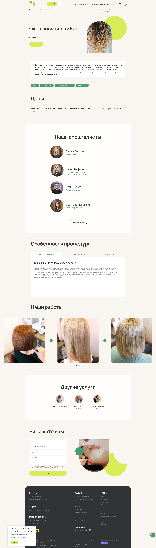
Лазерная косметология (82, 502)
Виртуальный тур (106, 522)
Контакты (104, 499)
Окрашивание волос (64, 15)
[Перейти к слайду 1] (76, 365)
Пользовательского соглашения (51, 466)
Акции (42, 10)
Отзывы (103, 513)
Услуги (39, 15)
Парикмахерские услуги (50, 15)
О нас (54, 10)
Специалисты (33, 10)
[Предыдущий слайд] (51, 340)
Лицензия (104, 524)
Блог (102, 510)
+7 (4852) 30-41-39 (82, 4)
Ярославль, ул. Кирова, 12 (102, 4)
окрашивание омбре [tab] (46, 254)
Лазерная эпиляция (81, 515)
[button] (120, 4)
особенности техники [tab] (78, 254)
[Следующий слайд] (104, 340)
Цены (48, 10)
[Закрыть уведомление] (34, 527)
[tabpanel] (78, 277)
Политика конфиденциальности (83, 540)
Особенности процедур (64, 85)
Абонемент (123, 10)
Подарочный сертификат (106, 10)
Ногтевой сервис (80, 520)
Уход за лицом (79, 509)
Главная (33, 15)
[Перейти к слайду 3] (79, 365)
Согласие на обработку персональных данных (81, 543)
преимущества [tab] (109, 254)
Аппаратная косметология (83, 496)
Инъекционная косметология (84, 499)
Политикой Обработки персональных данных (19, 538)
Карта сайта (78, 546)
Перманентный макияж (82, 512)
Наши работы (82, 85)
